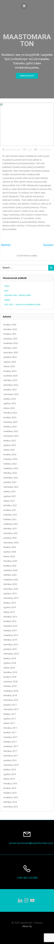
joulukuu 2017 (10, 704)
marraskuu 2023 (11, 394)
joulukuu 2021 (10, 482)
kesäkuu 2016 (9, 788)
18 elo (29, 149)
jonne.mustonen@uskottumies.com (31, 843)
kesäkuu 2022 (9, 454)
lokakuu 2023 (9, 398)
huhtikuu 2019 (10, 630)
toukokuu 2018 (10, 681)
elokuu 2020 (9, 556)
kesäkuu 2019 (9, 621)
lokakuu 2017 (9, 714)
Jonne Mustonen (13, 149)
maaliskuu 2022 (10, 468)
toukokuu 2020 (10, 570)
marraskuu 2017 (11, 709)
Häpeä (7, 299)
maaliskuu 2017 (10, 746)
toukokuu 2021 (10, 514)
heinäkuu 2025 (10, 329)
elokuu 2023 (9, 408)
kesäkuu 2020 (9, 565)
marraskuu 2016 (11, 765)
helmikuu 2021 (10, 528)
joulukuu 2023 (10, 389)
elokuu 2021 (9, 500)
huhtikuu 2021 (10, 519)
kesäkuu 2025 (9, 333)
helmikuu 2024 (10, 380)
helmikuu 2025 (10, 348)
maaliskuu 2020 (10, 579)
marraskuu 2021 (11, 487)
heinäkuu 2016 (10, 783)
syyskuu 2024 (9, 361)
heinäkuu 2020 (10, 561)
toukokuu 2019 (10, 626)
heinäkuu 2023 (10, 412)
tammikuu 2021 (10, 533)
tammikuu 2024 (10, 385)
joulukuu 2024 (10, 357)
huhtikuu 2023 (10, 426)
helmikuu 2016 (10, 802)
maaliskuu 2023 (10, 431)
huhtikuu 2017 (10, 741)
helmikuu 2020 (10, 584)
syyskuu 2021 (9, 496)
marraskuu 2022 (11, 435)
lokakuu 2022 (9, 440)
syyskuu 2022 (9, 445)
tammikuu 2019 (10, 644)
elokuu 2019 (9, 612)
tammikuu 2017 (10, 755)
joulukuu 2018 (10, 649)
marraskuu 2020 (11, 542)
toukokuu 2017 (10, 737)
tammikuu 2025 (10, 352)
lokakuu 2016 (9, 769)
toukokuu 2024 (10, 375)
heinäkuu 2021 (10, 505)
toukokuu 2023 (10, 422)
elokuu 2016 (9, 778)
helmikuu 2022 (10, 472)
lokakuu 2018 (9, 658)
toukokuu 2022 (10, 459)
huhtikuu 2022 (10, 463)
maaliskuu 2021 (10, 524)
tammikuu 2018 (10, 700)
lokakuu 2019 (9, 602)
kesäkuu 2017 (9, 732)
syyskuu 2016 (9, 774)
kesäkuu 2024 (9, 371)
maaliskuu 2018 (10, 690)
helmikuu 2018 (10, 695)
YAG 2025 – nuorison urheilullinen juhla (22, 304)
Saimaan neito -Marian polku (17, 295)
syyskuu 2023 (9, 403)
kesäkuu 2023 (9, 417)
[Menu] (24, 6)
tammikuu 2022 (10, 477)
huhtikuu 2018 (10, 686)
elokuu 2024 (9, 366)
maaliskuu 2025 (10, 343)
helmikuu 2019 (10, 639)
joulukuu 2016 (10, 760)
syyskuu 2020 (9, 551)
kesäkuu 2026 (9, 324)
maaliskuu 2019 (10, 635)
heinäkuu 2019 (10, 616)
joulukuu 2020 (10, 537)
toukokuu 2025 (10, 338)
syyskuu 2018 (9, 663)
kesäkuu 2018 (9, 676)
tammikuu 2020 (10, 588)
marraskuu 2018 (11, 653)
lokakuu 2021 (9, 491)
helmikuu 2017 (10, 751)
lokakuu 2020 (9, 547)
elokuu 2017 (9, 723)
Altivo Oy (27, 926)
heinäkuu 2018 (10, 672)
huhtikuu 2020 (10, 574)
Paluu (6, 286)
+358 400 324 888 (27, 877)
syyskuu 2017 (9, 718)
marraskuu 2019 (11, 598)
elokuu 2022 (9, 449)
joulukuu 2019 (10, 593)
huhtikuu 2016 (10, 792)
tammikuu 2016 (10, 806)
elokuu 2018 (9, 667)
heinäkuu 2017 (10, 727)
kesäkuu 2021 (9, 510)
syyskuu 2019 (9, 607)
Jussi (6, 290)
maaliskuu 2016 (10, 797)
